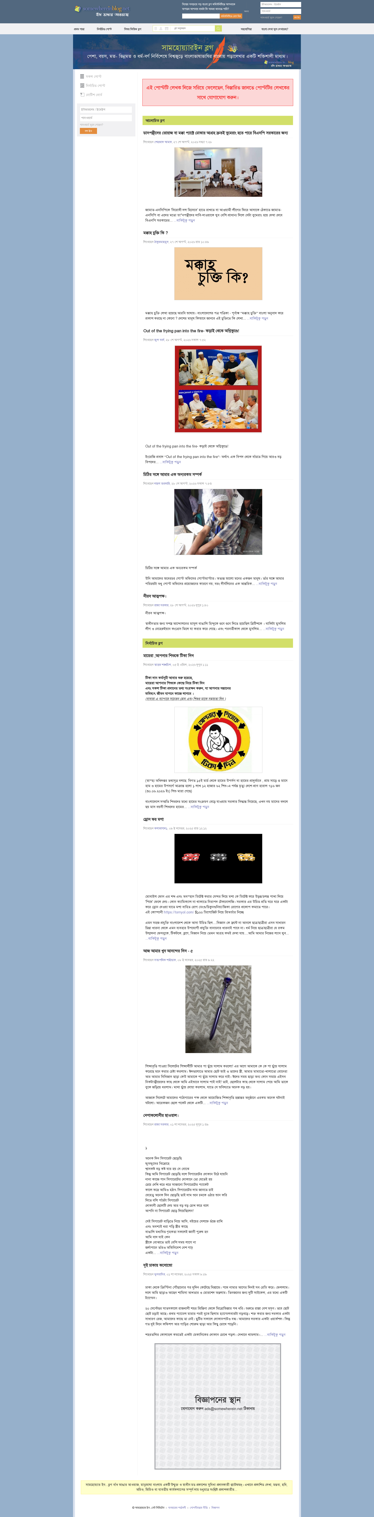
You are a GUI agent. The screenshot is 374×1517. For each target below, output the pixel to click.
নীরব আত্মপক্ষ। (154, 596)
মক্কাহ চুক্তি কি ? (155, 232)
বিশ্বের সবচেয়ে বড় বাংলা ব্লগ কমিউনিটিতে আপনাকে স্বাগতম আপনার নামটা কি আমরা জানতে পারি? (208, 7)
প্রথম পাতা (79, 29)
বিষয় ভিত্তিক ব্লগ (132, 29)
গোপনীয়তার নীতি (199, 1507)
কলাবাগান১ (160, 828)
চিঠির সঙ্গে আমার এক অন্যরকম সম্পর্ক (172, 474)
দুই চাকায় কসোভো (157, 1265)
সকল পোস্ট (93, 76)
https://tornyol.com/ (179, 912)
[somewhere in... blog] (102, 11)
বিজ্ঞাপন (216, 1507)
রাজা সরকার (161, 605)
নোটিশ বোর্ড (94, 95)
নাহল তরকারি (162, 484)
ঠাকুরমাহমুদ (161, 242)
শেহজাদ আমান (163, 142)
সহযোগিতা (246, 29)
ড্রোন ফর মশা (153, 819)
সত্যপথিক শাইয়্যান (165, 960)
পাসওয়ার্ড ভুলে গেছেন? (271, 17)
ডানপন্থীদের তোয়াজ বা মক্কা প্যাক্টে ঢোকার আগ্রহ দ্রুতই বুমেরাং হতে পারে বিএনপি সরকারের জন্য (215, 132)
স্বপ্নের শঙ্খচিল (162, 665)
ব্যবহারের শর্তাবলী (177, 1507)
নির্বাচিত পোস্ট (104, 29)
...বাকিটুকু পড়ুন (184, 220)
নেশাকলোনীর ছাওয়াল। (161, 1115)
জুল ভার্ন (159, 340)
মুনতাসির (159, 1274)
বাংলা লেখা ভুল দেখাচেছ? (274, 29)
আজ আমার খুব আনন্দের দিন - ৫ (168, 950)
